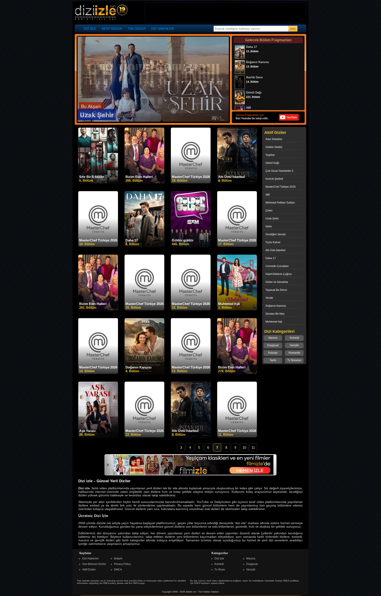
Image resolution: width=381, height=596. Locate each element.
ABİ (267, 194)
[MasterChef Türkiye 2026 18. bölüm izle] (98, 245)
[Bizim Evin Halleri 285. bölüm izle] (144, 182)
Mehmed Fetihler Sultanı (280, 202)
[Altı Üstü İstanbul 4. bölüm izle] (237, 182)
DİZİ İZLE (90, 28)
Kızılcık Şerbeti (274, 178)
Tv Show (220, 569)
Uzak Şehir (272, 218)
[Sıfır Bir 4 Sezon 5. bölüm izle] (98, 182)
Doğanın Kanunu (275, 305)
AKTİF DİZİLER (112, 28)
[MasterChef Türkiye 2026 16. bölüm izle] (144, 309)
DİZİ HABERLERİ (162, 28)
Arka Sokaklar (273, 139)
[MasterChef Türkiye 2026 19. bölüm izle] (191, 182)
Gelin (268, 226)
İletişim (118, 558)
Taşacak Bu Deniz (276, 289)
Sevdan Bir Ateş (274, 313)
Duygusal (273, 345)
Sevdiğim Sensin (275, 234)
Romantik (294, 352)
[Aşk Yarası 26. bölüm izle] (98, 436)
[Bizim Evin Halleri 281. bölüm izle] (98, 309)
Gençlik (294, 345)
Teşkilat (270, 155)
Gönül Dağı (272, 162)
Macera (272, 337)
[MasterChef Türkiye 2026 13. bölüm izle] (191, 372)
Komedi (294, 337)
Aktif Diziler (89, 569)
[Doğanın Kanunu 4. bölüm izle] (144, 372)
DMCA (118, 569)
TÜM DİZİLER (136, 28)
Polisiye (273, 352)
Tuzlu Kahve (272, 242)
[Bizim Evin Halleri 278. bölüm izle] (237, 372)
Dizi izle (219, 558)
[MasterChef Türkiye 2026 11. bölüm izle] (237, 436)
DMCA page (139, 583)
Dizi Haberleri (90, 558)
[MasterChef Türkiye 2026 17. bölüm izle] (237, 245)
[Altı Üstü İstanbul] (153, 120)
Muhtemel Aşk (273, 321)
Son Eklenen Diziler (94, 564)
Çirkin (269, 210)
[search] (292, 29)
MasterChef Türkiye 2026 (280, 186)
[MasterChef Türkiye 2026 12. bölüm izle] (144, 436)
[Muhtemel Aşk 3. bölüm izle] (237, 309)
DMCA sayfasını (202, 583)
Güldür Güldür (273, 147)
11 (253, 447)
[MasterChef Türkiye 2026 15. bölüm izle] (191, 309)
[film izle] (193, 473)
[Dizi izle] (101, 12)
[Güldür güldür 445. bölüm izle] (191, 245)
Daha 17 (270, 258)
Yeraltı (269, 297)
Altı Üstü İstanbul (275, 250)
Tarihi (273, 360)
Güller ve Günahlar (276, 282)
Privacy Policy (122, 564)
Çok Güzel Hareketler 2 (279, 170)
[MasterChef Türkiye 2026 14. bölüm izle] (98, 372)
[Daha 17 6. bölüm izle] (144, 245)
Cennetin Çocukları (277, 266)
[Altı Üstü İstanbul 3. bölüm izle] (191, 436)
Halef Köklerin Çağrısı (278, 274)
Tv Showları (294, 360)
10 (244, 447)
